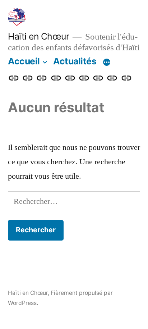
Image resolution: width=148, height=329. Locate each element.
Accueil (24, 61)
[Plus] (106, 62)
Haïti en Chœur (38, 36)
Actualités (74, 61)
